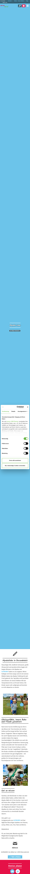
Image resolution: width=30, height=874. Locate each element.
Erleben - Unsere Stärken (19, 0)
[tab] (12, 871)
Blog (27, 0)
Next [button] (22, 704)
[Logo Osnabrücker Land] (6, 6)
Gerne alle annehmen (15, 460)
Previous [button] (8, 704)
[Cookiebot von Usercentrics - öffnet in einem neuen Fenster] (17, 407)
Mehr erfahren (16, 857)
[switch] (26, 443)
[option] (15, 704)
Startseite (10, 0)
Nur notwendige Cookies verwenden (15, 465)
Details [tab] (13, 411)
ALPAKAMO (5, 672)
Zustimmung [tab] (5, 411)
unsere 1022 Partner (12, 421)
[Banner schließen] (27, 407)
